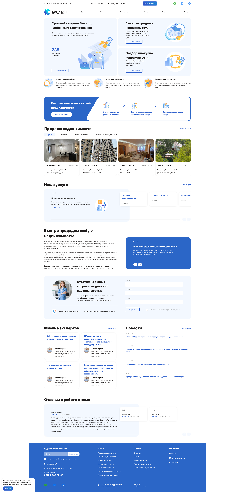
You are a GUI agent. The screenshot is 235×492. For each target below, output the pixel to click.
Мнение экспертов (126, 12)
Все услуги (187, 185)
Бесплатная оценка (61, 114)
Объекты (103, 12)
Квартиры (137, 453)
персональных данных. (173, 309)
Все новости (186, 328)
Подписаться (73, 454)
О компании (166, 12)
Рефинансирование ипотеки (108, 475)
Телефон (130, 289)
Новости (147, 12)
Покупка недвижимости (107, 457)
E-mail (129, 298)
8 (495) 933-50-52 (53, 475)
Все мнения (112, 328)
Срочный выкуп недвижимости (109, 471)
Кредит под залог (104, 460)
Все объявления (185, 129)
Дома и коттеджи (140, 460)
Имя (128, 281)
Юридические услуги (106, 464)
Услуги (83, 12)
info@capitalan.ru (50, 472)
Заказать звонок (97, 3)
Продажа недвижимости (107, 453)
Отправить (132, 309)
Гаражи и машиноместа (142, 464)
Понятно (8, 488)
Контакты (187, 12)
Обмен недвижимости (106, 468)
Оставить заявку (150, 3)
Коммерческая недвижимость (145, 468)
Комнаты (137, 457)
